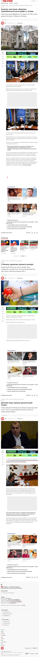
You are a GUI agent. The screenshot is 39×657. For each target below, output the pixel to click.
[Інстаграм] (36, 648)
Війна (2, 243)
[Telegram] (37, 648)
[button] (2, 1)
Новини (15, 243)
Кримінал (22, 243)
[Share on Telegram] (3, 63)
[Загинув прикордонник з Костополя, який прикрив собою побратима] (15, 242)
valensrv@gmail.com (16, 599)
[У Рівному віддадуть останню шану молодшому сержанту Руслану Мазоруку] (5, 242)
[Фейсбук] (31, 648)
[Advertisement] (22, 99)
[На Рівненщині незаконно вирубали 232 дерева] (24, 242)
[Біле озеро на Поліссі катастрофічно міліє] (34, 242)
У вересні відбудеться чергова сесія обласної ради (17, 387)
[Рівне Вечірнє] (9, 1)
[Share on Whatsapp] (3, 61)
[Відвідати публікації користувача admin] (2, 23)
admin (5, 278)
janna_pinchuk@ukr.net (18, 601)
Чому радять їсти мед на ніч (12, 220)
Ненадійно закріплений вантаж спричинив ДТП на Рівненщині (19, 226)
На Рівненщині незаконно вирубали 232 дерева (24, 248)
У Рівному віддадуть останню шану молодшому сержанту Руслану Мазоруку (5, 249)
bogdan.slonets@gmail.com (16, 600)
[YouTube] (34, 648)
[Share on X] (3, 58)
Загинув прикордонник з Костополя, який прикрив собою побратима (14, 249)
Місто (5, 243)
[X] (33, 648)
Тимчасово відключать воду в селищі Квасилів (16, 228)
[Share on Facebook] (3, 56)
